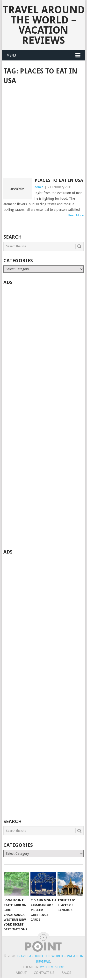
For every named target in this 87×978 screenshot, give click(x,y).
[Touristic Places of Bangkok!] (70, 884)
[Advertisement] (43, 131)
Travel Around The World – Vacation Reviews (44, 25)
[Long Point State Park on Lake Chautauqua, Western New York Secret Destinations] (16, 884)
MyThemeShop (51, 967)
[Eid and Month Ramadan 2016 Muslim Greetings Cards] (43, 884)
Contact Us (44, 973)
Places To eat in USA (59, 180)
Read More (76, 215)
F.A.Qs (66, 973)
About (21, 973)
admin (39, 187)
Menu (11, 55)
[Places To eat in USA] (17, 188)
